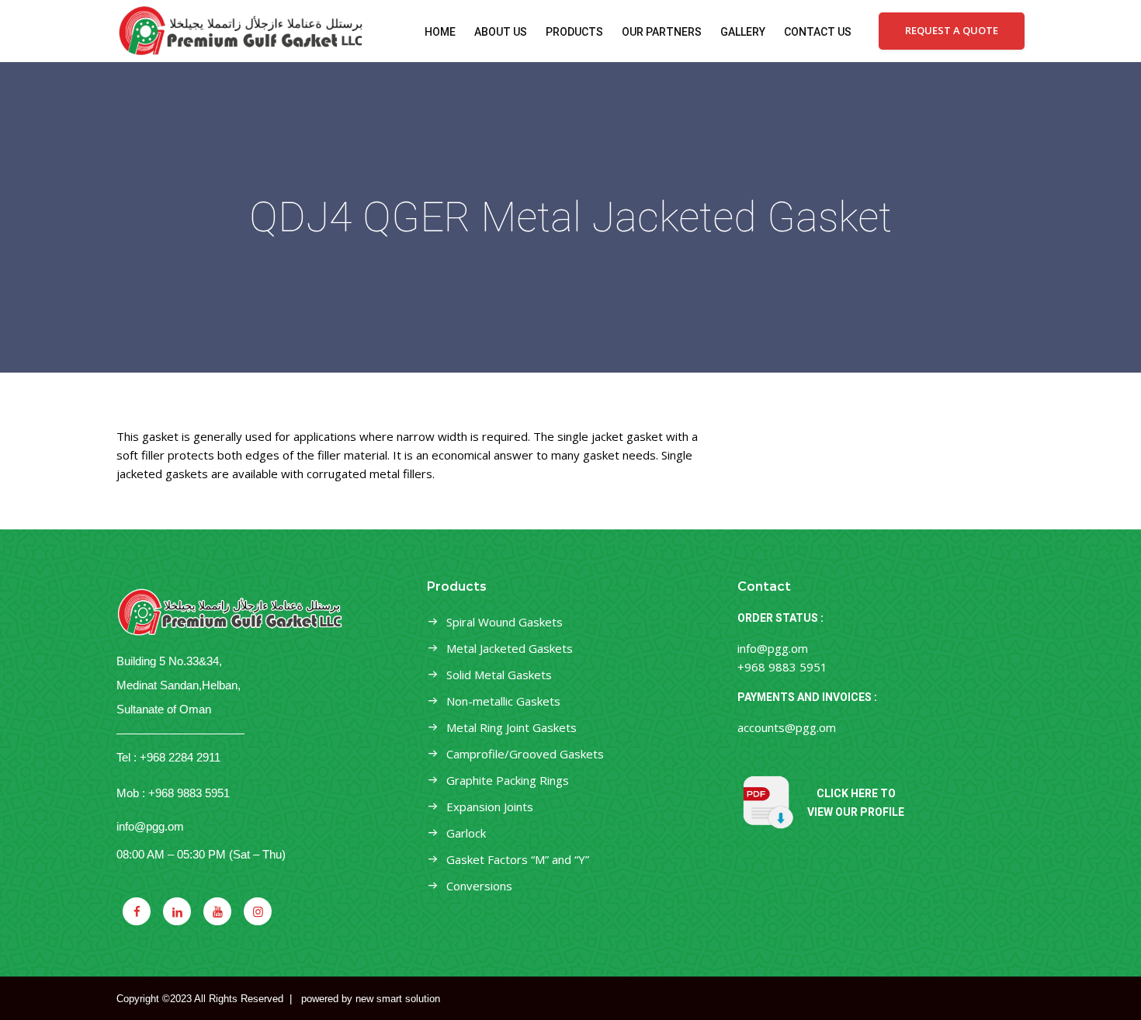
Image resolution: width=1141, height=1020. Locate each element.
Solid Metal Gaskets (499, 674)
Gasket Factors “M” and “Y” (517, 859)
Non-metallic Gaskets (503, 701)
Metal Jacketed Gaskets (509, 648)
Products (574, 32)
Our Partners (662, 32)
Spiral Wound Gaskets (504, 622)
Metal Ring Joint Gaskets (511, 727)
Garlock (466, 833)
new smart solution (397, 998)
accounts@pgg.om (786, 727)
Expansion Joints (489, 806)
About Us (500, 32)
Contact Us (817, 32)
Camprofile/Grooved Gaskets (525, 754)
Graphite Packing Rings (507, 780)
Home (440, 32)
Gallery (742, 32)
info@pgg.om (150, 826)
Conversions (479, 885)
